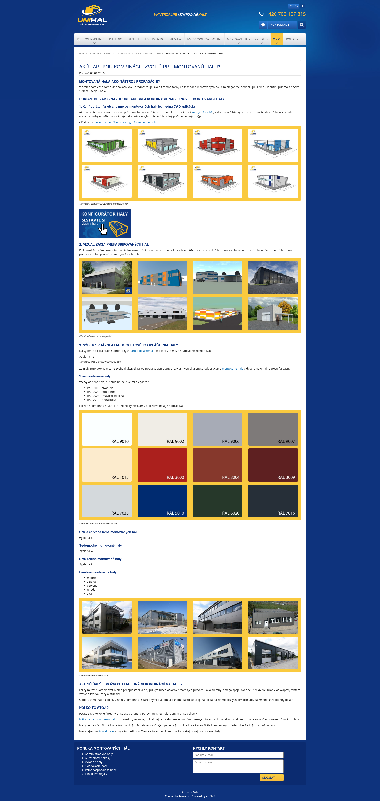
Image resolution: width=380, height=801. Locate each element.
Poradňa (94, 53)
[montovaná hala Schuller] (107, 654)
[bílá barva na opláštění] (107, 430)
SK (296, 6)
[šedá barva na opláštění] (217, 430)
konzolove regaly (96, 774)
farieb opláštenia (141, 351)
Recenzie (134, 39)
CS (291, 6)
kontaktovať (106, 731)
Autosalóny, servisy (97, 758)
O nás (276, 39)
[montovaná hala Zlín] (217, 618)
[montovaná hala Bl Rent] (217, 654)
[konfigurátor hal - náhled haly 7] (217, 183)
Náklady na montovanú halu (98, 719)
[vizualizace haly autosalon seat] (273, 279)
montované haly (232, 368)
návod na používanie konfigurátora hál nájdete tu (127, 122)
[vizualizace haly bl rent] (162, 315)
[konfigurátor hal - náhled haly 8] (273, 183)
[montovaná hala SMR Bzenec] (273, 618)
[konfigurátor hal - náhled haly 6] (162, 183)
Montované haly (238, 39)
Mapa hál (175, 39)
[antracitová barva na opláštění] (273, 502)
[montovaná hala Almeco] (162, 618)
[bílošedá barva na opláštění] (162, 430)
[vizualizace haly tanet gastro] (217, 315)
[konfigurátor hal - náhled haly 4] (273, 147)
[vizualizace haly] (107, 279)
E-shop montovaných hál (204, 39)
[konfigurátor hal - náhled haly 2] (162, 147)
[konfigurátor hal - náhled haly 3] (217, 147)
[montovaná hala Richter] (273, 654)
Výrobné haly (93, 762)
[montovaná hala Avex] (107, 618)
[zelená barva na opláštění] (217, 502)
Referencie (116, 39)
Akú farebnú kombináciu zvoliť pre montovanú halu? (132, 53)
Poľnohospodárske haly (100, 770)
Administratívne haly (99, 754)
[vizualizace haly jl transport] (162, 279)
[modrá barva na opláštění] (162, 502)
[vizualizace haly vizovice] (273, 315)
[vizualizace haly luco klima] (217, 279)
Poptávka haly (94, 39)
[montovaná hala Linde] (162, 654)
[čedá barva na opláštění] (107, 502)
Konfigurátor (154, 39)
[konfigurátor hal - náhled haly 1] (107, 147)
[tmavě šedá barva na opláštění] (273, 430)
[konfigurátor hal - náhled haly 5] (107, 183)
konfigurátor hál (202, 112)
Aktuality (261, 39)
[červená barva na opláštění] (162, 466)
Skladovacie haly (96, 766)
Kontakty (291, 39)
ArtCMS (210, 796)
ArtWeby (184, 796)
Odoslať (268, 777)
